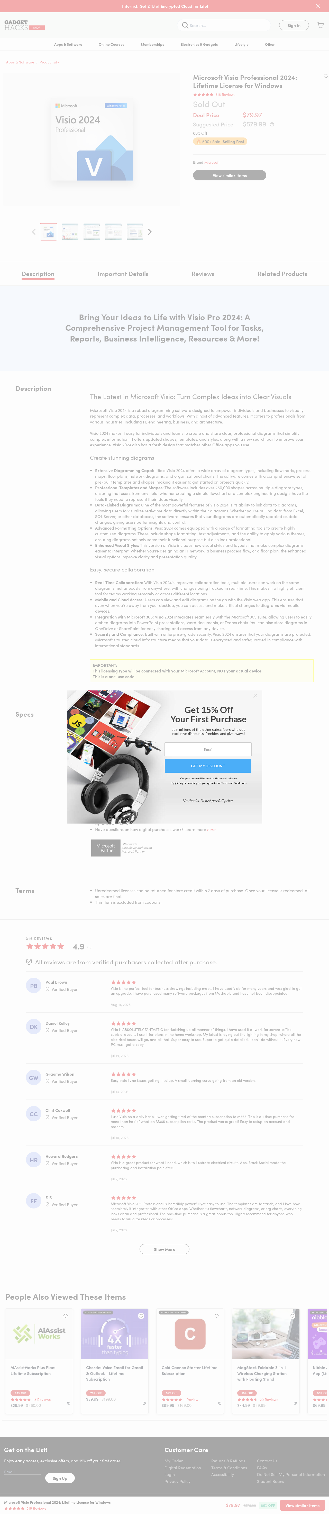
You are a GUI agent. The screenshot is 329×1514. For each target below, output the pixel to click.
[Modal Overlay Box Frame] (164, 757)
